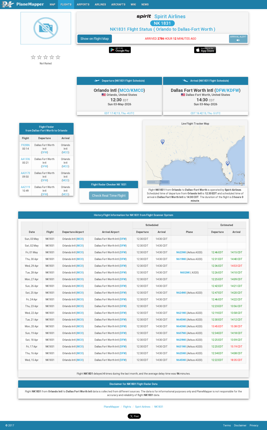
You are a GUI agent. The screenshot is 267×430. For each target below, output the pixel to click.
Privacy (256, 425)
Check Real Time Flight (109, 195)
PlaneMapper (111, 406)
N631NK (181, 346)
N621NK (181, 312)
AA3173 (25, 173)
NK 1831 (162, 23)
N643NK (181, 326)
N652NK (185, 272)
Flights (127, 406)
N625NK (181, 353)
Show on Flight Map (94, 39)
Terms (228, 425)
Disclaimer (242, 425)
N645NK (181, 319)
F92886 (25, 145)
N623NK (181, 252)
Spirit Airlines (170, 16)
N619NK (181, 259)
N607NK (181, 333)
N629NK (181, 339)
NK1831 (158, 406)
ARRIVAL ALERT (238, 36)
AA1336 (25, 159)
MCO (65, 152)
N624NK (181, 292)
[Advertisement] (162, 65)
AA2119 (25, 187)
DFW (44, 152)
